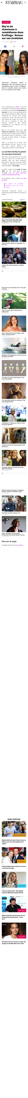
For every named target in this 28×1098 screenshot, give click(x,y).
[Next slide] (25, 64)
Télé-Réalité (22, 886)
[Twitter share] (14, 46)
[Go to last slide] (2, 64)
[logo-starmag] (14, 2)
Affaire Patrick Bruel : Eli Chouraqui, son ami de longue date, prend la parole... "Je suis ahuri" (13, 917)
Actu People (22, 910)
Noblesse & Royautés (19, 835)
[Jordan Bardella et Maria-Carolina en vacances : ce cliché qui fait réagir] (14, 855)
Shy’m (17, 107)
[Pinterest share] (22, 46)
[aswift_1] (14, 16)
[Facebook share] (5, 46)
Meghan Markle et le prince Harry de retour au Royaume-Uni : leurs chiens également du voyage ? (14, 841)
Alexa (14, 41)
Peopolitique (21, 861)
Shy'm (21, 545)
